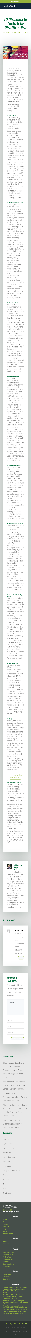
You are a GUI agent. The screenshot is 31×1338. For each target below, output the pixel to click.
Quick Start (7, 1274)
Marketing (7, 1152)
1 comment (15, 36)
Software (6, 1179)
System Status (8, 1233)
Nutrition (6, 1161)
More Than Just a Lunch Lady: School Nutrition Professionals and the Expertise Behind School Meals (15, 1307)
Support (6, 1244)
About (5, 1219)
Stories (5, 1222)
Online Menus (8, 1255)
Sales (5, 1241)
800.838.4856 (15, 1)
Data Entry (7, 1279)
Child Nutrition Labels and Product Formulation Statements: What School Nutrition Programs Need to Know (14, 1070)
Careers (5, 1231)
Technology (7, 1184)
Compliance (8, 1139)
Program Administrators (13, 1170)
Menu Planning (8, 1252)
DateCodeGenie (8, 1264)
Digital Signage (8, 1259)
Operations (7, 1166)
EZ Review (6, 1277)
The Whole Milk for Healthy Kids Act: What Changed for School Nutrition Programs (14, 1085)
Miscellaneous (9, 1157)
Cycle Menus (8, 1144)
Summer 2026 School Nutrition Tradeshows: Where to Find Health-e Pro (15, 1097)
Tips (4, 1188)
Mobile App (7, 1257)
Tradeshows (8, 1193)
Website (6, 1262)
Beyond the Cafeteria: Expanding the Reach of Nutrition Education (12, 1124)
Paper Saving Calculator (16, 776)
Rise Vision (7, 1266)
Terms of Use (16, 1331)
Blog (4, 1229)
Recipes (6, 1175)
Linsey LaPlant (11, 32)
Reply (21, 958)
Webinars (6, 1226)
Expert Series (8, 1148)
